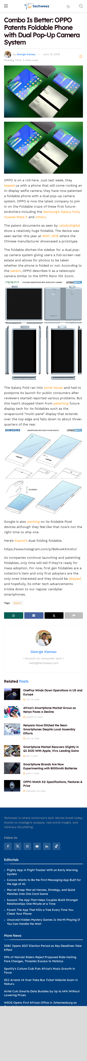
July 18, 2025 (32, 738)
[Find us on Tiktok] (56, 846)
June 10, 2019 (51, 54)
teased (9, 185)
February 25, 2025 (35, 791)
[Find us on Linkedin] (47, 846)
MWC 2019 (50, 236)
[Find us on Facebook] (8, 846)
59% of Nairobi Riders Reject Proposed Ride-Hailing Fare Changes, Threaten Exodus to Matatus (40, 959)
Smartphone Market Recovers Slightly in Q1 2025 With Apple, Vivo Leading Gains (51, 749)
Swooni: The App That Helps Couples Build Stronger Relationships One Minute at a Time (42, 902)
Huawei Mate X (16, 217)
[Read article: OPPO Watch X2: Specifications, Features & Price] (12, 786)
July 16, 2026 (32, 699)
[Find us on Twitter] (17, 846)
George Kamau (26, 54)
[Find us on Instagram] (27, 846)
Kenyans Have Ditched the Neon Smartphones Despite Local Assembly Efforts (49, 729)
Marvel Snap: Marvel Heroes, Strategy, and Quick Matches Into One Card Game (41, 892)
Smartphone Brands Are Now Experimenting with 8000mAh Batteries (50, 766)
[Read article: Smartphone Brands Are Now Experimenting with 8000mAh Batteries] (12, 768)
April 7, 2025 (32, 773)
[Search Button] (81, 6)
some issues (53, 388)
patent (15, 271)
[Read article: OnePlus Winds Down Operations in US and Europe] (12, 694)
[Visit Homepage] (37, 6)
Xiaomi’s (21, 541)
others (40, 217)
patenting (61, 403)
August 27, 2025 (34, 717)
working (33, 522)
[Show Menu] (6, 6)
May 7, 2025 (31, 756)
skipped (75, 579)
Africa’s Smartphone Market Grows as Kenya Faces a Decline (49, 710)
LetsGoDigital (69, 225)
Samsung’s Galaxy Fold (61, 212)
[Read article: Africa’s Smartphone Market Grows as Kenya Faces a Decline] (12, 712)
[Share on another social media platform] (74, 615)
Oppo (17, 603)
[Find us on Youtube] (37, 846)
